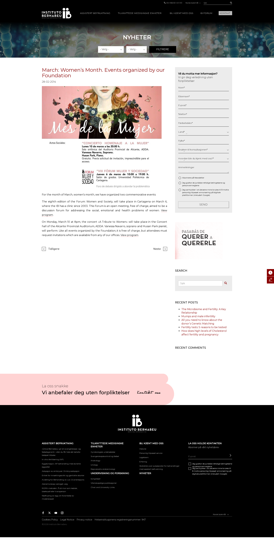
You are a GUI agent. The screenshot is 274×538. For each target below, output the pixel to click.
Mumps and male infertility (198, 316)
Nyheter (145, 473)
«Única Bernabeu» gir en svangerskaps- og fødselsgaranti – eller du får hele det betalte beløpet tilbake (61, 452)
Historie (142, 449)
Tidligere (53, 248)
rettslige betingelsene (212, 183)
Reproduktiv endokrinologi (103, 469)
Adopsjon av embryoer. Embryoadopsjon (60, 471)
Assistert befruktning (95, 13)
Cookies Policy (50, 519)
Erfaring (143, 461)
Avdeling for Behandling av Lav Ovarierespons (63, 479)
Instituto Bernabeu (56, 13)
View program (129, 235)
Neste (157, 248)
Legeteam (144, 457)
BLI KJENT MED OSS (181, 13)
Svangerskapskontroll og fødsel (105, 456)
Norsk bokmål (192, 3)
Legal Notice (67, 519)
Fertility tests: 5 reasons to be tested (204, 327)
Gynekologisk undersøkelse (103, 452)
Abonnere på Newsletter (193, 177)
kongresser (96, 479)
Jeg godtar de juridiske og (203, 184)
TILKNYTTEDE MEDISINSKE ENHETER (139, 13)
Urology (94, 465)
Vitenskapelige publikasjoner (104, 483)
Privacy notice (84, 519)
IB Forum (206, 13)
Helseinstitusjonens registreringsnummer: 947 (120, 519)
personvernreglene (190, 185)
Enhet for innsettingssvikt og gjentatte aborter (63, 475)
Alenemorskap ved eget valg (55, 484)
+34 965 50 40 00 (174, 3)
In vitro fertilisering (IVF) (53, 459)
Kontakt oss (148, 393)
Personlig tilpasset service (150, 453)
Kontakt (225, 13)
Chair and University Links (103, 487)
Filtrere (162, 49)
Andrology (95, 460)
